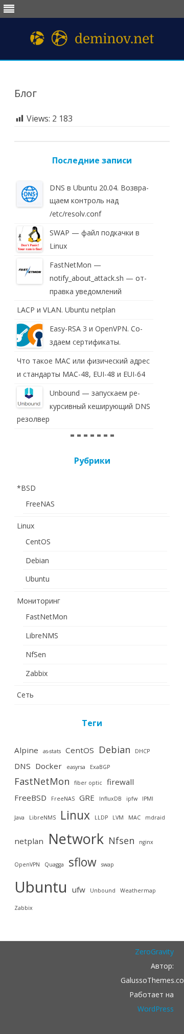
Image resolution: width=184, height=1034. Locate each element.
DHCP (142, 751)
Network (76, 838)
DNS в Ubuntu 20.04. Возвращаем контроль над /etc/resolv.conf (99, 201)
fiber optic (88, 782)
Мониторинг (38, 601)
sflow (82, 862)
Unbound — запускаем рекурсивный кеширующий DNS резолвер (83, 406)
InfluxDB (110, 798)
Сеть (25, 695)
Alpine (26, 750)
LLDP (101, 817)
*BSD (26, 488)
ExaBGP (100, 767)
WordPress (155, 1009)
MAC (134, 817)
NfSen (36, 654)
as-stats (52, 751)
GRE (87, 797)
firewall (120, 782)
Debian (37, 560)
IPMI (147, 798)
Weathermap (138, 890)
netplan (28, 841)
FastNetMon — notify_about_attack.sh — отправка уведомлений (98, 278)
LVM (118, 817)
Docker (48, 766)
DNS (22, 766)
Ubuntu (38, 579)
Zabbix (37, 673)
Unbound (103, 890)
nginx (146, 842)
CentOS (38, 541)
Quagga (54, 864)
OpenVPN (27, 864)
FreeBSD (30, 797)
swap (107, 864)
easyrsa (75, 767)
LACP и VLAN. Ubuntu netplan (66, 310)
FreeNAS (40, 504)
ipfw (131, 798)
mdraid (155, 817)
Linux (25, 526)
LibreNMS (42, 635)
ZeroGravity (154, 951)
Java (19, 817)
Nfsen (121, 840)
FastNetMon (46, 616)
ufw (78, 889)
